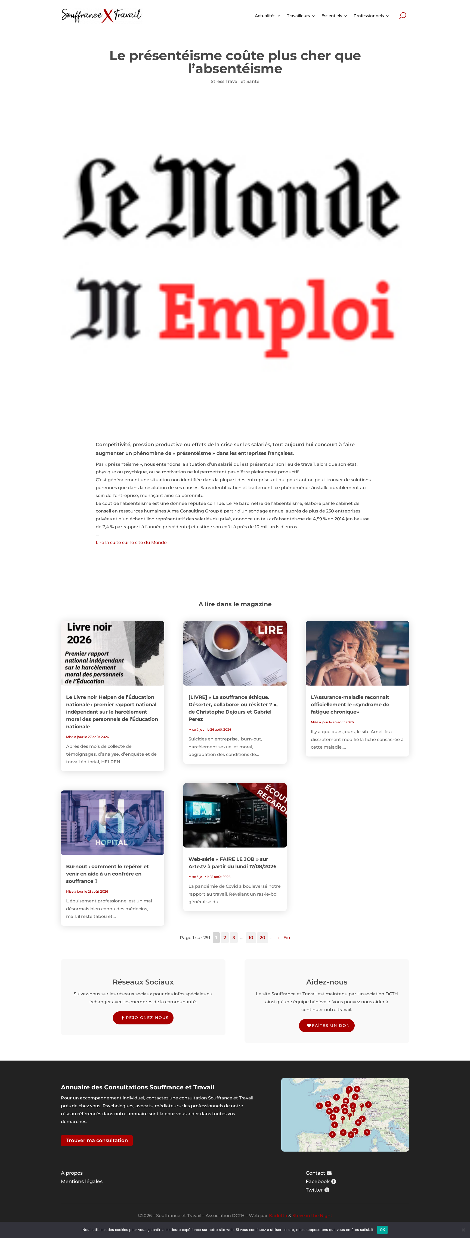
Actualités (265, 15)
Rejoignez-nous (147, 1017)
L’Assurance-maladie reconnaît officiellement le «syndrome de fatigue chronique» (350, 704)
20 (262, 937)
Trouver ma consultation (97, 1140)
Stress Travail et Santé (235, 81)
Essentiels (331, 15)
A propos (72, 1173)
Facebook (318, 1181)
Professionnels (369, 15)
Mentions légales (82, 1181)
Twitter (314, 1190)
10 (251, 937)
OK (382, 1229)
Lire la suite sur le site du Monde (131, 542)
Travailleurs (298, 15)
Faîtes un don (331, 1025)
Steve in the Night (312, 1215)
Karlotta (278, 1215)
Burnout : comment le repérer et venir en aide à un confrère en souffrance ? (107, 874)
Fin (286, 937)
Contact (315, 1173)
